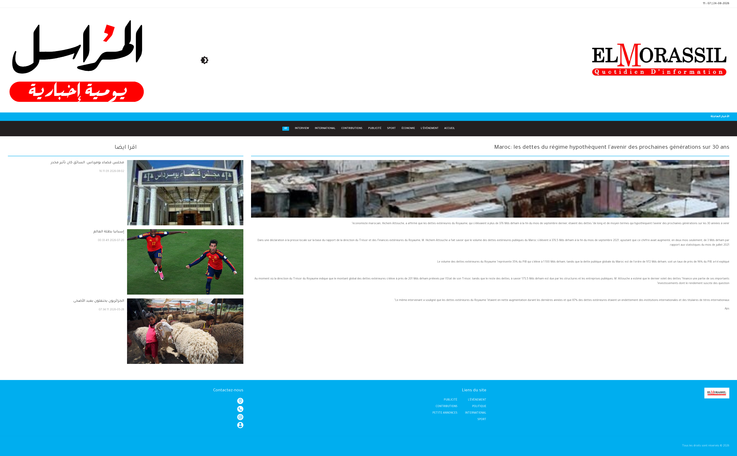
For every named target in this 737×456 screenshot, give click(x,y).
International (325, 128)
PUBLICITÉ (450, 400)
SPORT (482, 419)
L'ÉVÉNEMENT (477, 400)
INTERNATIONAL (475, 413)
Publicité (374, 128)
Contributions (351, 128)
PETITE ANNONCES (444, 413)
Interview (302, 128)
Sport (391, 128)
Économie (408, 128)
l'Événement (430, 128)
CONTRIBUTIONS (446, 406)
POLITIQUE (479, 406)
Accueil (449, 128)
